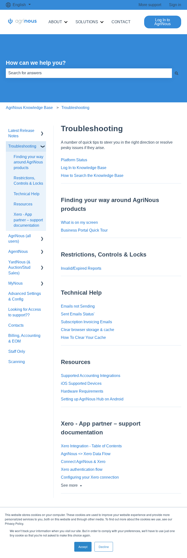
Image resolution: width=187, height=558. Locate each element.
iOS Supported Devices (81, 383)
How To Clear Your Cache (83, 337)
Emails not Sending (78, 306)
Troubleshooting (75, 108)
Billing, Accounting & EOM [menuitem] (24, 338)
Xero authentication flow (82, 469)
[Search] (176, 73)
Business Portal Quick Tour (84, 230)
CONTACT (121, 22)
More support (150, 5)
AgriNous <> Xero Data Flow (86, 454)
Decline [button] (104, 547)
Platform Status (74, 160)
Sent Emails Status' (77, 314)
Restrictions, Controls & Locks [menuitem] (28, 180)
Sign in (175, 5)
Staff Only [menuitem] (16, 351)
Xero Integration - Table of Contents (91, 446)
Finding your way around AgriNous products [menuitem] (28, 162)
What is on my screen (79, 222)
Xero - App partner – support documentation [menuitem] (28, 219)
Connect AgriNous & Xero (83, 462)
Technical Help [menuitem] (26, 194)
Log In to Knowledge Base (83, 168)
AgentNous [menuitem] (18, 251)
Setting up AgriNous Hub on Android (92, 399)
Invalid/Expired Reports (81, 268)
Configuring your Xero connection (90, 477)
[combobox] (89, 73)
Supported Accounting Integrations (90, 376)
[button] (42, 131)
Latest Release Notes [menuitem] (21, 133)
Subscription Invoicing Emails (86, 322)
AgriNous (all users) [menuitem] (19, 238)
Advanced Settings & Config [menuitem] (24, 296)
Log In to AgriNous (162, 22)
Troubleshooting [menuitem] (22, 146)
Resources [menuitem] (23, 204)
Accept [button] (82, 547)
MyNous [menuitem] (15, 283)
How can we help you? (36, 63)
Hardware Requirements (82, 391)
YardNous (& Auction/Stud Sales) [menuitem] (19, 267)
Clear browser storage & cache (87, 330)
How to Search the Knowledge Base (92, 175)
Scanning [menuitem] (16, 362)
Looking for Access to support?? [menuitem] (24, 312)
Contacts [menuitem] (16, 325)
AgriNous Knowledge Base (29, 108)
